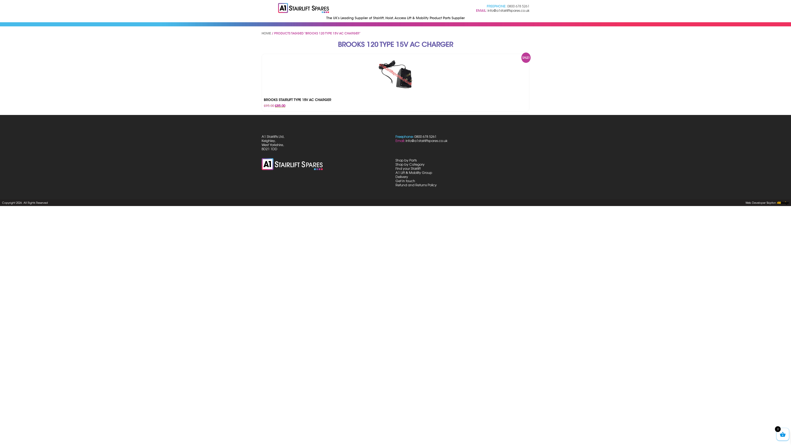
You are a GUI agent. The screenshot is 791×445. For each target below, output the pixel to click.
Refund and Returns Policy (416, 185)
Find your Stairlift (408, 168)
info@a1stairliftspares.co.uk (508, 10)
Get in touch (405, 181)
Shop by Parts (406, 160)
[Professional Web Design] (782, 203)
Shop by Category (410, 164)
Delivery (402, 177)
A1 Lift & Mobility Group (414, 173)
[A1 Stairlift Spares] (304, 8)
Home (266, 33)
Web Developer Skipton (760, 202)
